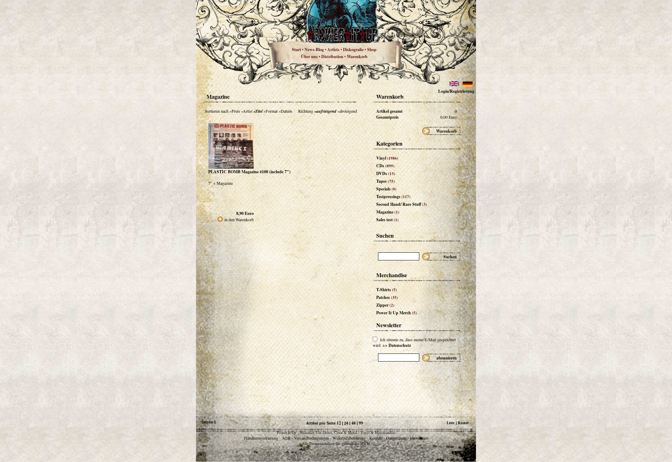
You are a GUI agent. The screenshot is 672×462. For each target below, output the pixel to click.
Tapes (385, 181)
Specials (386, 189)
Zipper (385, 305)
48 (353, 423)
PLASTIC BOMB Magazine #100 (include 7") (249, 172)
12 (339, 423)
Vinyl (387, 158)
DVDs (385, 173)
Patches (387, 297)
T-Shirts (386, 290)
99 (361, 423)
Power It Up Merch (396, 313)
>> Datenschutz (397, 345)
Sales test (387, 220)
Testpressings (393, 197)
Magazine (387, 212)
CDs (385, 166)
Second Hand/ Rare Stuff (401, 204)
